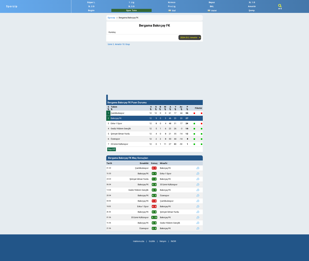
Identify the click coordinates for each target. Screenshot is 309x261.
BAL (212, 6)
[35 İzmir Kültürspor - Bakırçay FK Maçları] (198, 217)
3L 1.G (252, 2)
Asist (214, 10)
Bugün (91, 10)
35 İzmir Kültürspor (119, 144)
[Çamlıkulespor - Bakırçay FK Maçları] (198, 168)
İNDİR (173, 241)
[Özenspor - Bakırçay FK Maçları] (198, 228)
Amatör (252, 6)
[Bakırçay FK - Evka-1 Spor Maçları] (198, 173)
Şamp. (252, 10)
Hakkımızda (138, 241)
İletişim (163, 241)
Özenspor (115, 139)
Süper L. (91, 2)
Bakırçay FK (116, 118)
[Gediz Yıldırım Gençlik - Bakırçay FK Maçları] (198, 189)
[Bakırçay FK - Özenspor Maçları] (198, 195)
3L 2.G (91, 6)
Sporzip (12, 6)
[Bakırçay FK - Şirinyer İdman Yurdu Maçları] (198, 211)
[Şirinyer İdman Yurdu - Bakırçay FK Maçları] (198, 179)
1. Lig (131, 2)
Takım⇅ (114, 108)
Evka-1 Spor (116, 123)
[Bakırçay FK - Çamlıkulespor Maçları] (198, 200)
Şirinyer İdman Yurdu (120, 134)
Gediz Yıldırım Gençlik (121, 128)
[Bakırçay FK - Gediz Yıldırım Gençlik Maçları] (198, 222)
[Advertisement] (154, 69)
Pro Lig (171, 6)
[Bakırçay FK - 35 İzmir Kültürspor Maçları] (198, 184)
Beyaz (212, 2)
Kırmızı (171, 2)
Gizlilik (152, 241)
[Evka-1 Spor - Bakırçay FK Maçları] (198, 206)
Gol (174, 10)
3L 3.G (131, 6)
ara (280, 8)
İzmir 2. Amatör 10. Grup (119, 44)
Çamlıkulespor (117, 113)
